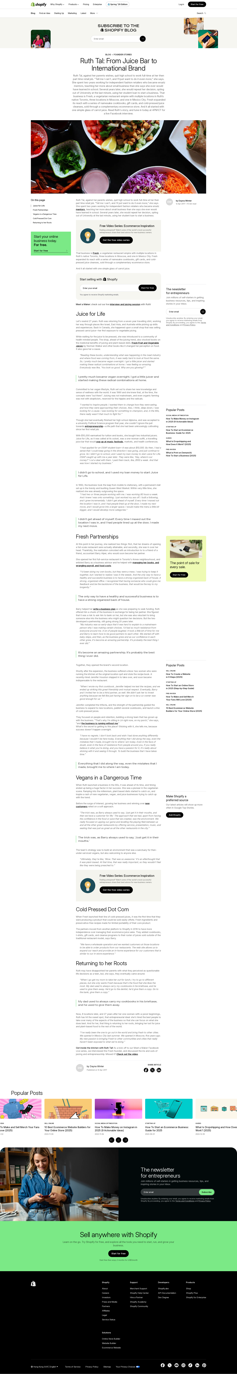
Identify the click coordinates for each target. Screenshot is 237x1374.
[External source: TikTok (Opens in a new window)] (190, 1365)
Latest (83, 13)
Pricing (86, 4)
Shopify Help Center (139, 1293)
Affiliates (106, 1310)
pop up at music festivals (109, 441)
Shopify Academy (138, 1302)
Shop (188, 1288)
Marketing (72, 13)
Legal (104, 1315)
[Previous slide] (111, 1140)
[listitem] (118, 1117)
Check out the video (127, 1054)
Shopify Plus (192, 1293)
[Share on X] (152, 1070)
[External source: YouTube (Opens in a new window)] (176, 1365)
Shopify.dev (163, 1288)
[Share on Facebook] (146, 1070)
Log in (181, 4)
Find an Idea (44, 13)
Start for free (197, 4)
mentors (80, 209)
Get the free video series (116, 240)
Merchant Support (138, 1288)
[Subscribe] (143, 39)
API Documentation (167, 1293)
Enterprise (97, 4)
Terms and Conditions (185, 1201)
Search (200, 13)
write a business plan (104, 609)
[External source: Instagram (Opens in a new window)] (183, 1365)
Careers (105, 1293)
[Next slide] (125, 1140)
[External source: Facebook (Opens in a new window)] (163, 1365)
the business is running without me (99, 723)
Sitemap (107, 1367)
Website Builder (109, 1343)
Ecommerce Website (111, 1347)
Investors (106, 1297)
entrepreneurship (94, 426)
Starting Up (59, 13)
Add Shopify (175, 815)
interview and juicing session (125, 304)
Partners (106, 1306)
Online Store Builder (111, 1339)
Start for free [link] (147, 288)
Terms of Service (72, 1367)
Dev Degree (163, 1297)
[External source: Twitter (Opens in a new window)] (170, 1365)
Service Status (108, 1319)
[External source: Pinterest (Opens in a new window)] (204, 1365)
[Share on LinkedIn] (159, 1070)
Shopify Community (139, 1306)
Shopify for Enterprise (196, 1297)
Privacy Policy (189, 325)
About (105, 1288)
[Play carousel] (118, 1140)
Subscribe (207, 1192)
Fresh (96, 253)
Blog (33, 13)
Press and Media (109, 1302)
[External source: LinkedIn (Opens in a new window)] (197, 1365)
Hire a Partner (136, 1297)
